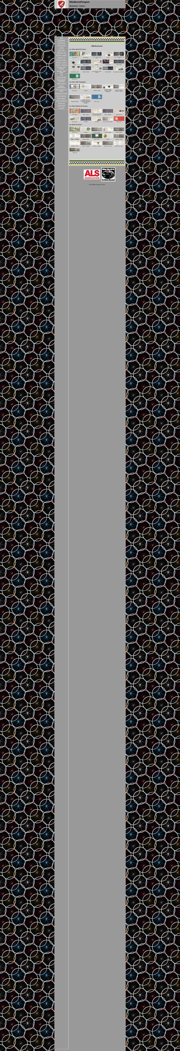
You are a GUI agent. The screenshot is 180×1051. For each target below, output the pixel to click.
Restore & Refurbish (61, 100)
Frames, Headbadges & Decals (61, 90)
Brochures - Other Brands (61, 71)
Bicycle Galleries (61, 98)
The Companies (61, 45)
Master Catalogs (61, 83)
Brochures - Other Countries (61, 68)
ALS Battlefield (61, 40)
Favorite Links (61, 103)
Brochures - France (61, 60)
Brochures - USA (61, 52)
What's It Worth (61, 105)
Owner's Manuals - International (61, 80)
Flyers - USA (61, 50)
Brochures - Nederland (61, 65)
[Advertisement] (90, 22)
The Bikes (61, 47)
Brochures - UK (61, 57)
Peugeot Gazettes (61, 77)
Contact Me (61, 108)
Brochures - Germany (61, 62)
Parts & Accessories (61, 96)
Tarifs (61, 75)
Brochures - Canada (61, 55)
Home (61, 38)
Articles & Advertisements (61, 86)
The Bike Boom (61, 43)
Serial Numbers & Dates (61, 93)
